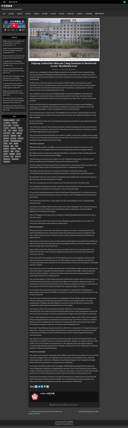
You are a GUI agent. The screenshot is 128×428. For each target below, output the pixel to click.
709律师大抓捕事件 (9, 120)
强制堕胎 (13, 136)
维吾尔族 (6, 146)
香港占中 (17, 156)
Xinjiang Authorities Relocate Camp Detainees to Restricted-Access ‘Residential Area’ (64, 64)
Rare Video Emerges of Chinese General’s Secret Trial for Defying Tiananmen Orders (13, 100)
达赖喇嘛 (12, 154)
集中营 (18, 154)
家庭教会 (19, 133)
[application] (14, 25)
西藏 (12, 151)
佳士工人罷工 (7, 125)
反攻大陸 (56, 69)
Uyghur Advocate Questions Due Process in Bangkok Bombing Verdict (13, 51)
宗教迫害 (19, 14)
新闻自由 (6, 138)
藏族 (19, 149)
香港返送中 (7, 162)
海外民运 (6, 141)
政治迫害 (11, 14)
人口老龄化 (7, 123)
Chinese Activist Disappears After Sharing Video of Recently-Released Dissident (13, 78)
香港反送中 (7, 159)
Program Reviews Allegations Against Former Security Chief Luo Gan (14, 63)
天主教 (20, 130)
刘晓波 (20, 128)
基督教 (15, 130)
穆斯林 (16, 143)
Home (4, 2)
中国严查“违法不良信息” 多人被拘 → (89, 411)
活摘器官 (79, 14)
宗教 (13, 133)
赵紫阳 (5, 154)
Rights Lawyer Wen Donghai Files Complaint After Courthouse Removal (13, 43)
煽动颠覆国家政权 (16, 141)
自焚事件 (13, 149)
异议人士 (6, 136)
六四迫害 (53, 14)
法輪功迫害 (70, 14)
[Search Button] (124, 2)
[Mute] (20, 30)
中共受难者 (6, 6)
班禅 (10, 143)
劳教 (5, 130)
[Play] (5, 30)
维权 (16, 146)
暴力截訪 (28, 14)
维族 (12, 146)
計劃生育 (36, 14)
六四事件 (13, 128)
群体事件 (6, 149)
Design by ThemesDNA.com (64, 424)
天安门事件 (7, 133)
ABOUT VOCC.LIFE (13, 2)
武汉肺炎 (13, 138)
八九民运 (6, 128)
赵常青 (17, 151)
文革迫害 (61, 14)
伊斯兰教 (14, 123)
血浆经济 (6, 151)
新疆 (19, 136)
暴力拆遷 (44, 14)
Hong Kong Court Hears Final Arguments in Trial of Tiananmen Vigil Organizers (13, 86)
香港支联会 (15, 159)
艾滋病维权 (89, 14)
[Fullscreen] (23, 30)
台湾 (9, 130)
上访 (18, 120)
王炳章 (5, 143)
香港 (12, 156)
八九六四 (15, 125)
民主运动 (20, 138)
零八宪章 (6, 156)
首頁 (4, 14)
